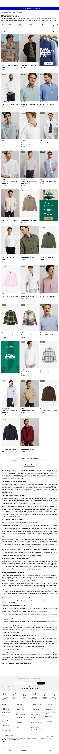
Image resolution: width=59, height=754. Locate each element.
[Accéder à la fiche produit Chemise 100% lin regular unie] (10, 203)
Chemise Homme (20, 724)
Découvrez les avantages (21, 707)
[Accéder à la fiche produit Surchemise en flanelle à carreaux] (49, 354)
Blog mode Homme (35, 709)
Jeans (17, 727)
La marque (33, 717)
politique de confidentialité (29, 688)
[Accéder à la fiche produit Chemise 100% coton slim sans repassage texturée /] (10, 279)
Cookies (42, 749)
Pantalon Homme (20, 719)
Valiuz (47, 749)
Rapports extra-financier (36, 719)
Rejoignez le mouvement (36, 712)
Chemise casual (35, 25)
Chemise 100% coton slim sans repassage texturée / (15, 296)
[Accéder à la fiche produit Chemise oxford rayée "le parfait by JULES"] (10, 125)
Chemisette (5, 25)
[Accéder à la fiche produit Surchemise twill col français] (10, 432)
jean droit (33, 563)
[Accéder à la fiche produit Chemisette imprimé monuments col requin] (10, 48)
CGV (33, 749)
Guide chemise (48, 723)
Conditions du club (20, 712)
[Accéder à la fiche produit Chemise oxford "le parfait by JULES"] (29, 87)
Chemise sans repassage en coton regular (32, 143)
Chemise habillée (24, 25)
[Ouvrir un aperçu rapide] (18, 36)
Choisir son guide (49, 718)
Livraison (4, 715)
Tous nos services (6, 730)
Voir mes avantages (20, 709)
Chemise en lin (14, 25)
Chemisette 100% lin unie (27, 296)
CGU (37, 749)
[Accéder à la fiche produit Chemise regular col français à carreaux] (10, 317)
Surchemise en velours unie (28, 257)
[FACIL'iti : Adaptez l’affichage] (6, 709)
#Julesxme (4, 749)
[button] (18, 36)
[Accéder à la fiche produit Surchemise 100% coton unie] (29, 48)
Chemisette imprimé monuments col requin (13, 65)
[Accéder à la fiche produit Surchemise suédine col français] (49, 393)
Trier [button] (57, 31)
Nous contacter (5, 725)
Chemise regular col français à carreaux (12, 335)
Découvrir (4, 741)
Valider (40, 683)
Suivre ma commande (6, 722)
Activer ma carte (48, 709)
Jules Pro (33, 707)
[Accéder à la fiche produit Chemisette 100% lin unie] (29, 279)
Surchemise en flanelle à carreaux (49, 372)
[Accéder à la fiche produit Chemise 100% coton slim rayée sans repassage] (49, 317)
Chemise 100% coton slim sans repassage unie (14, 104)
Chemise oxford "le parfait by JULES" (31, 104)
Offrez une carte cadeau (50, 707)
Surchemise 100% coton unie (28, 65)
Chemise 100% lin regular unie (9, 220)
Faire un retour (5, 720)
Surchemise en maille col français (29, 220)
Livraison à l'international (7, 717)
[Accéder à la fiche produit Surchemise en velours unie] (29, 240)
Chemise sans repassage (48, 25)
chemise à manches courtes (26, 525)
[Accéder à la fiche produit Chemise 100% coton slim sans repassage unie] (10, 87)
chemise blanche (42, 511)
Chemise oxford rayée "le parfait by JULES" (13, 143)
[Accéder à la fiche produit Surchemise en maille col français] (29, 203)
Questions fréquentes (6, 727)
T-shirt (40, 506)
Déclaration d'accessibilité (36, 729)
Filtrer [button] (4, 31)
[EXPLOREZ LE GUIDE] (49, 49)
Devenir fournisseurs (35, 714)
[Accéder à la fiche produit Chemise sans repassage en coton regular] (29, 125)
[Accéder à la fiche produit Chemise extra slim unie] (10, 240)
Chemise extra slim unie (8, 257)
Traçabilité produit (34, 724)
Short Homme (19, 717)
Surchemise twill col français (9, 449)
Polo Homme (19, 722)
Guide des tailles (48, 721)
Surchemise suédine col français (48, 410)
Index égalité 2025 (35, 727)
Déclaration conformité (36, 722)
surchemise (10, 508)
